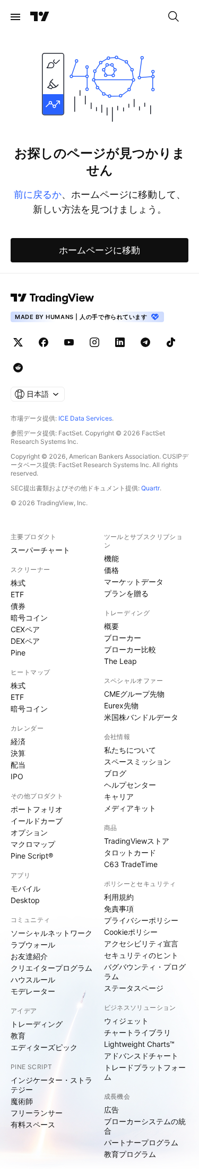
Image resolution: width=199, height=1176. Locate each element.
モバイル (25, 888)
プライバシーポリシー (141, 920)
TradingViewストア (136, 840)
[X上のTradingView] (18, 342)
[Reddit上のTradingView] (18, 367)
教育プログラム (130, 1154)
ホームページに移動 (99, 250)
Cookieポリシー (131, 931)
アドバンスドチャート (141, 1055)
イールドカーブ (37, 820)
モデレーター (33, 991)
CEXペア (25, 629)
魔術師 (22, 1101)
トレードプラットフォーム (145, 1072)
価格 (111, 570)
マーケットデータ (133, 581)
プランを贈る (126, 593)
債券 (18, 605)
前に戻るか (38, 194)
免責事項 (119, 908)
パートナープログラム (141, 1142)
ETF (17, 594)
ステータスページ (133, 987)
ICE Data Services (85, 418)
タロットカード (130, 852)
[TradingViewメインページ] (52, 297)
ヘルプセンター (130, 784)
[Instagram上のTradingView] (94, 342)
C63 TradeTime (131, 864)
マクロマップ (33, 844)
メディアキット (130, 808)
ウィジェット (126, 1020)
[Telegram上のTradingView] (145, 342)
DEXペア (25, 640)
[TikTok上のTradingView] (170, 342)
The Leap (120, 661)
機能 (111, 558)
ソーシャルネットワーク (51, 932)
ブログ (115, 773)
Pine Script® (32, 855)
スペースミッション (137, 761)
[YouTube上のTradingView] (69, 342)
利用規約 (119, 896)
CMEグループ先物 (134, 693)
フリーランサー (37, 1112)
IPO (17, 776)
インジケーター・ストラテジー (51, 1084)
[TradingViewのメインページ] (39, 17)
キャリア (119, 796)
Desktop (25, 900)
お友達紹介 (29, 956)
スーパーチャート (40, 549)
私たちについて (130, 749)
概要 (111, 626)
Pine (18, 652)
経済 (18, 741)
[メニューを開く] (15, 17)
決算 (18, 753)
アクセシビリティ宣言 (141, 943)
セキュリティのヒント (141, 955)
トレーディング (37, 1023)
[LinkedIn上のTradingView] (120, 342)
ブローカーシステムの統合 (145, 1126)
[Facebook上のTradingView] (43, 342)
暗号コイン (29, 617)
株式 (18, 582)
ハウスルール (33, 979)
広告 (111, 1109)
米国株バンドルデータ (141, 717)
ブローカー (122, 637)
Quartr (150, 488)
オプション (29, 832)
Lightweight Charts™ (139, 1044)
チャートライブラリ (137, 1032)
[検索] (173, 17)
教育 (18, 1035)
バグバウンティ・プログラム (145, 971)
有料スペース (33, 1124)
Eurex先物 (121, 705)
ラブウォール (33, 944)
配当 (18, 764)
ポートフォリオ (37, 809)
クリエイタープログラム (51, 967)
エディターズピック (44, 1047)
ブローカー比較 (130, 649)
